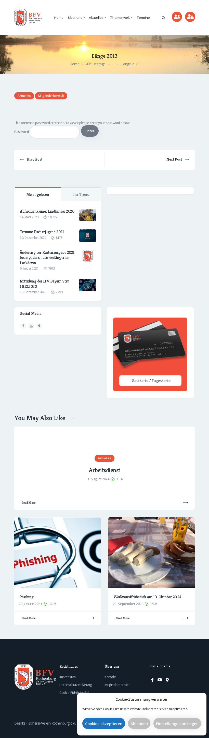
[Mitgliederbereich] (190, 17)
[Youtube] (160, 680)
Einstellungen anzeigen (177, 723)
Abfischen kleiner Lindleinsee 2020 (47, 211)
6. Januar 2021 (29, 268)
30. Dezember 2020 (33, 237)
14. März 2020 (29, 217)
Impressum (67, 676)
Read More (29, 502)
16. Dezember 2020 (33, 292)
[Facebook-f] (152, 680)
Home (74, 63)
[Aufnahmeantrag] (177, 17)
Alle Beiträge (96, 63)
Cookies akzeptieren (103, 723)
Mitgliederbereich (51, 95)
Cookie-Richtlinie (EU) (74, 692)
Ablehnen (139, 723)
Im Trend (81, 194)
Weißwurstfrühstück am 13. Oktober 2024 (147, 597)
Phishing (26, 597)
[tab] (37, 194)
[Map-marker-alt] (167, 680)
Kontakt (110, 676)
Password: (22, 131)
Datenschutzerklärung (75, 684)
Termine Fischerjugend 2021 (42, 231)
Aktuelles (24, 95)
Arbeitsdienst (104, 470)
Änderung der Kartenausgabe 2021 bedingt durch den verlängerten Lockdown (47, 257)
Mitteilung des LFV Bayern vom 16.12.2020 (45, 284)
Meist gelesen (37, 194)
